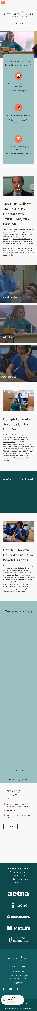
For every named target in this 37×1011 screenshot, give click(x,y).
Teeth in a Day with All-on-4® (20, 154)
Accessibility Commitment (15, 1005)
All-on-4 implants (23, 584)
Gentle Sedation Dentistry (20, 115)
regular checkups (12, 575)
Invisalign (6, 239)
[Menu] (33, 2)
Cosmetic (30, 243)
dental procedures (9, 442)
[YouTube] (10, 989)
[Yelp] (18, 989)
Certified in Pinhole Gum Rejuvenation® (20, 121)
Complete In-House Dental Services (20, 85)
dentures (9, 586)
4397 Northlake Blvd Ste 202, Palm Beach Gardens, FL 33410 (18, 977)
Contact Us (10, 827)
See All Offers (18, 770)
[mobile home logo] (18, 14)
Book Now (18, 23)
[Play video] (18, 186)
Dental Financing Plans (19, 91)
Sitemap (26, 1005)
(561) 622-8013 (19, 983)
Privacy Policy (25, 1003)
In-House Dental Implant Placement (20, 148)
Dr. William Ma (28, 230)
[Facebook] (4, 989)
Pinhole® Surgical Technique (22, 239)
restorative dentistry (13, 246)
